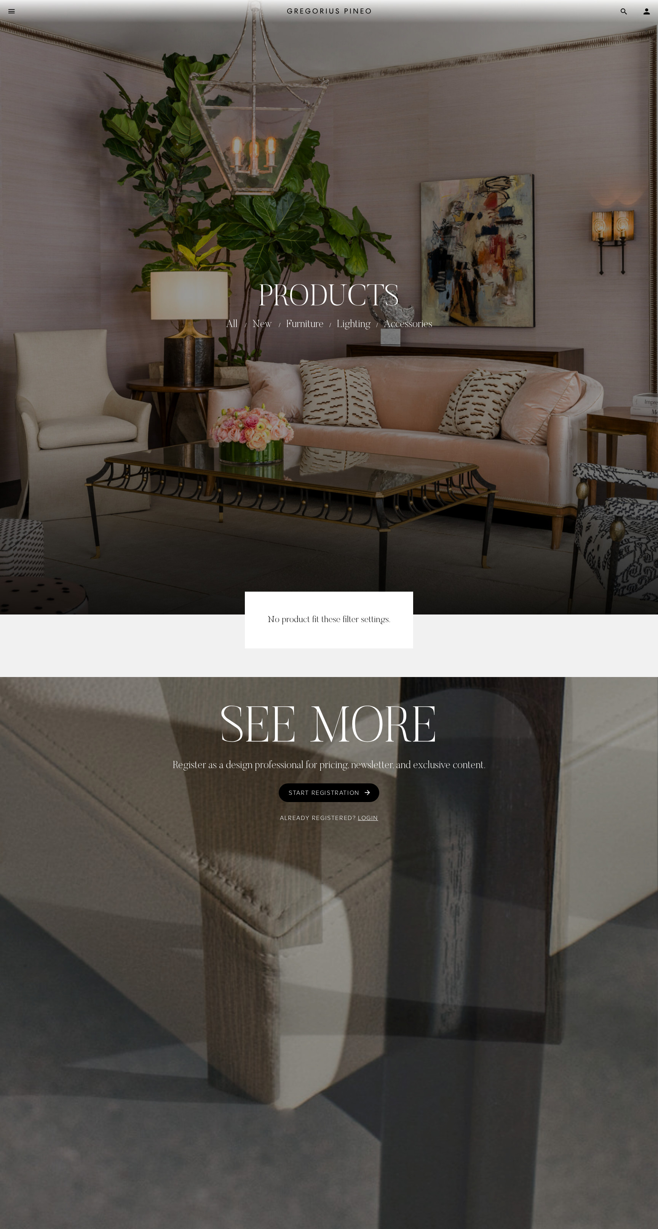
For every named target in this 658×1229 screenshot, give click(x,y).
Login (368, 817)
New (262, 324)
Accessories (408, 324)
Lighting (354, 324)
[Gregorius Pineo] (329, 11)
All (232, 324)
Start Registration (324, 792)
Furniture (305, 324)
